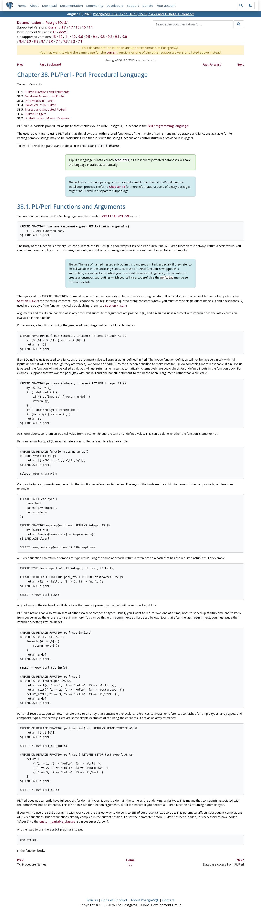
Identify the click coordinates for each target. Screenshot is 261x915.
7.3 (65, 41)
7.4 (58, 41)
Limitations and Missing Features (46, 118)
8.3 (29, 41)
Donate (147, 5)
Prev (20, 64)
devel (63, 32)
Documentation (71, 5)
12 (60, 37)
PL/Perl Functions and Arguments (47, 92)
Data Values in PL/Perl (39, 101)
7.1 (80, 41)
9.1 (117, 37)
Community (94, 5)
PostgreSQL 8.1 (57, 23)
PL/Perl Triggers (35, 114)
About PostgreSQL (145, 900)
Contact (168, 900)
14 (90, 27)
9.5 (88, 37)
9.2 (110, 37)
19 (54, 32)
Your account (166, 5)
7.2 (73, 41)
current (112, 52)
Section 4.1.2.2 (27, 301)
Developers (115, 5)
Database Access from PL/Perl (44, 96)
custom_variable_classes (57, 821)
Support (133, 5)
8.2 (36, 41)
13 (54, 37)
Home (22, 5)
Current (54, 27)
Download (49, 5)
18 (63, 27)
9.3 (102, 37)
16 (77, 27)
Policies (92, 900)
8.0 (51, 41)
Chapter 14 (117, 187)
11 (67, 37)
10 (73, 37)
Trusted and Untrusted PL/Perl (45, 109)
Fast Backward (50, 64)
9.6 (80, 37)
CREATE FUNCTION (115, 216)
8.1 (43, 41)
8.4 (21, 41)
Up (130, 864)
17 (71, 27)
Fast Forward (211, 64)
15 (84, 27)
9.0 (124, 37)
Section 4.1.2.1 (115, 305)
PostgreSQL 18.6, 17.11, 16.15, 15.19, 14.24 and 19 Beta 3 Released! (143, 14)
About (34, 5)
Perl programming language (167, 126)
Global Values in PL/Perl (40, 105)
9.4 (95, 37)
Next (240, 64)
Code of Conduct (114, 900)
